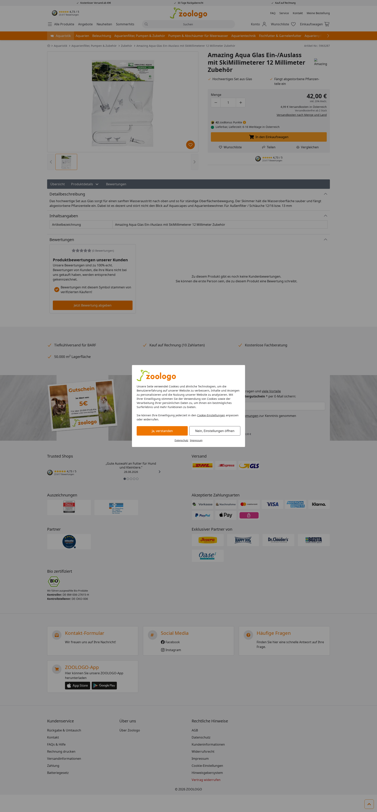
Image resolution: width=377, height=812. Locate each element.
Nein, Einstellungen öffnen (214, 431)
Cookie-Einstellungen (211, 415)
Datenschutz (181, 440)
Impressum (196, 440)
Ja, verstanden (162, 431)
